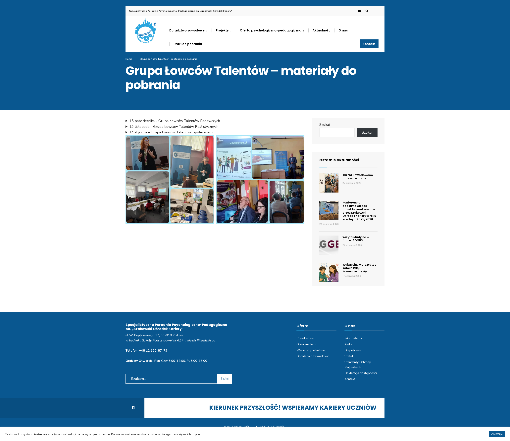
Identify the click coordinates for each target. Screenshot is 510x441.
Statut (348, 356)
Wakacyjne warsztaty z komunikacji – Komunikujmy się (359, 268)
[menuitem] (190, 29)
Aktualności (322, 30)
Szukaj (324, 124)
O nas (343, 30)
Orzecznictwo (306, 344)
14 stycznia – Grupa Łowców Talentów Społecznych (171, 132)
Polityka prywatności (236, 426)
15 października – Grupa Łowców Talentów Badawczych (174, 120)
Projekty (222, 30)
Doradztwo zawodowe (187, 30)
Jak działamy (353, 338)
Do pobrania (352, 350)
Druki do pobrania (188, 44)
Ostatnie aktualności (339, 159)
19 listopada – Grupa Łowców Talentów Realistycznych (173, 126)
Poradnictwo (305, 338)
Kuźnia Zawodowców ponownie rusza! (357, 176)
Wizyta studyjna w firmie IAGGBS (355, 239)
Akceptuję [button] (497, 434)
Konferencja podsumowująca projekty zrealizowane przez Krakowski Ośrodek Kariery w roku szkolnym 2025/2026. (359, 210)
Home (129, 59)
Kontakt (369, 44)
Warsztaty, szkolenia (310, 350)
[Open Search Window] (367, 11)
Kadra (348, 344)
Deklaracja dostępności (360, 373)
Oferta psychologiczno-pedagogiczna (270, 30)
